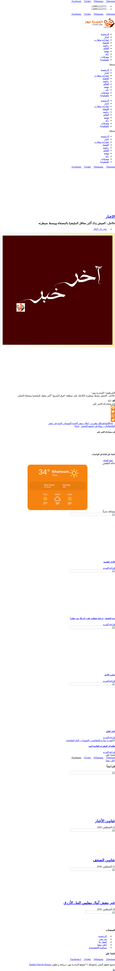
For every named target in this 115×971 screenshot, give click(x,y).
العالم (106, 48)
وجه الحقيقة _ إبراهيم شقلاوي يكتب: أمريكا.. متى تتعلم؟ (92, 618)
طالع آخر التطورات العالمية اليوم (102, 746)
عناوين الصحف (104, 860)
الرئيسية (105, 34)
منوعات (105, 57)
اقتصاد (106, 42)
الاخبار (110, 216)
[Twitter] (57, 411)
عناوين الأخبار (109, 675)
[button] (57, 64)
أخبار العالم (110, 731)
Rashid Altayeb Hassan (40, 964)
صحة (106, 51)
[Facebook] (57, 407)
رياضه (106, 45)
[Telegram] (57, 420)
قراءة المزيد (109, 568)
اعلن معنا (110, 760)
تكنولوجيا (104, 59)
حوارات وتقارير (101, 40)
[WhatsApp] (57, 416)
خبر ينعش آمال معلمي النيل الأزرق (89, 903)
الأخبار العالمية (109, 562)
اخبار (106, 37)
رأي (107, 54)
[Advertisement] (57, 190)
